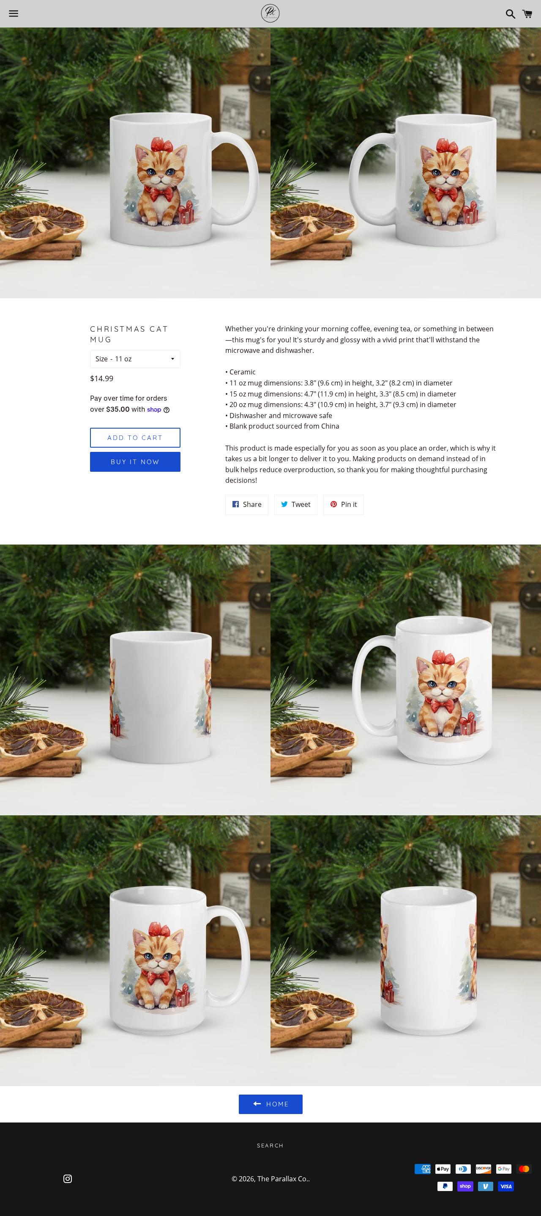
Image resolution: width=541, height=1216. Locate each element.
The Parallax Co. (282, 1178)
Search (270, 1145)
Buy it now (135, 462)
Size (102, 358)
